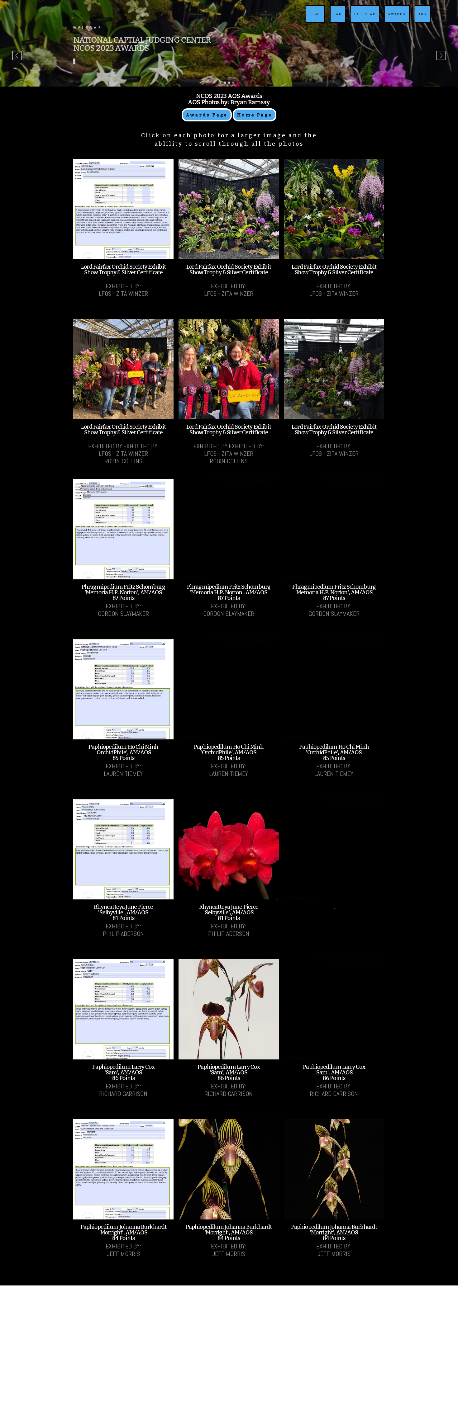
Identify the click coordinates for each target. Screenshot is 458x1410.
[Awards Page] (207, 120)
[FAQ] (336, 21)
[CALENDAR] (362, 21)
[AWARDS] (394, 21)
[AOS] (421, 21)
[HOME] (313, 21)
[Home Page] (254, 120)
